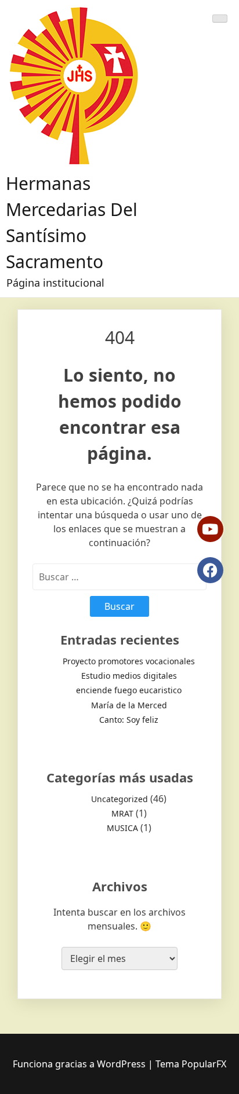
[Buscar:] (119, 577)
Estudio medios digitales (129, 675)
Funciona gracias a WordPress (80, 1064)
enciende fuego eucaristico (129, 690)
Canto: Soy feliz (128, 719)
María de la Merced (129, 705)
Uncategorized (119, 798)
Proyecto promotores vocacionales (129, 661)
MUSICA (122, 827)
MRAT (122, 813)
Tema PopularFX (190, 1064)
